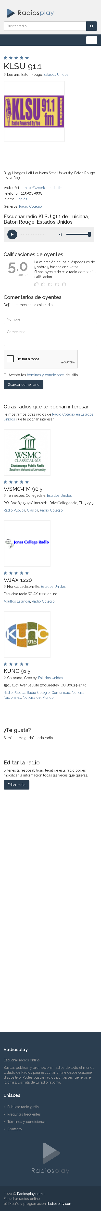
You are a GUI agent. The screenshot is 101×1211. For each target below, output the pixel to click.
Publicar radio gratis (23, 1107)
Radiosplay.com (30, 1194)
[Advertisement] (28, 153)
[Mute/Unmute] (60, 234)
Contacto (14, 1129)
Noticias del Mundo (38, 697)
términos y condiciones (45, 375)
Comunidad (60, 693)
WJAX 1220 (18, 580)
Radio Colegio (30, 206)
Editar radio (16, 785)
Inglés (22, 199)
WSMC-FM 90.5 (23, 489)
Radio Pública (14, 510)
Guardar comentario (23, 385)
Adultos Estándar (17, 601)
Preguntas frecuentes (24, 1114)
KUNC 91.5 (17, 671)
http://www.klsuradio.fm (44, 188)
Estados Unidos (56, 75)
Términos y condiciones (26, 1122)
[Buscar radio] (91, 26)
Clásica (32, 510)
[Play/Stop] (12, 234)
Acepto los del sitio (43, 375)
